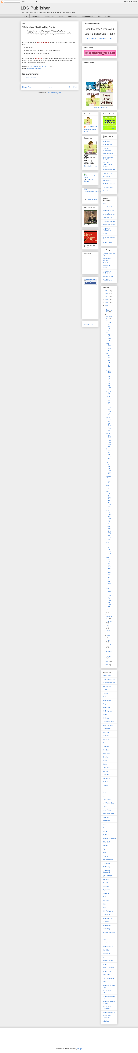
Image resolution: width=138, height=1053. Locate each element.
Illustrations (106, 782)
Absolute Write (108, 207)
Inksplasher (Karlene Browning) (107, 260)
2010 (107, 297)
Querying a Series (108, 336)
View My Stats (88, 325)
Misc (104, 824)
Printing (105, 856)
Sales (104, 904)
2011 (107, 294)
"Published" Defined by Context (108, 533)
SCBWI (105, 233)
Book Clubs (106, 707)
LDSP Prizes (107, 810)
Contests (106, 732)
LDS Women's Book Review (107, 272)
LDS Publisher (35, 8)
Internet (105, 789)
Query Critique (108, 875)
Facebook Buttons (88, 180)
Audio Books (108, 487)
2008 (107, 302)
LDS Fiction (36, 16)
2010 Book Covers (109, 679)
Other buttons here (90, 166)
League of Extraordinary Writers (107, 164)
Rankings (106, 886)
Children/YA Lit (108, 725)
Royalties (108, 393)
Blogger (79, 1049)
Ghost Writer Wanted (108, 325)
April (108, 640)
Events (105, 764)
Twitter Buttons (92, 199)
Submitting (106, 929)
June (108, 630)
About (61, 16)
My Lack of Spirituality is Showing (108, 500)
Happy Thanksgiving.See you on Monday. (108, 380)
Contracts (106, 736)
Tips (104, 936)
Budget (105, 714)
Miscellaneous (107, 828)
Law (104, 796)
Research (106, 893)
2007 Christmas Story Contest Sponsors (108, 406)
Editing (105, 760)
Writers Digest (107, 242)
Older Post (73, 87)
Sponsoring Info (108, 918)
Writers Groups (108, 960)
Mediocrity (106, 821)
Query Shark (107, 180)
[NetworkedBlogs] (90, 281)
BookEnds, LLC (108, 145)
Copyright (106, 739)
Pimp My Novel (108, 173)
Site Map (108, 16)
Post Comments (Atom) (54, 92)
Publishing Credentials (34, 68)
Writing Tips (107, 971)
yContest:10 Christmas (107, 1016)
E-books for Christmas (108, 454)
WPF (104, 957)
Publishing (106, 867)
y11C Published (108, 975)
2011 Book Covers (109, 682)
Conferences (107, 729)
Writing (105, 964)
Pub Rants (106, 176)
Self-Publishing (108, 911)
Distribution (106, 753)
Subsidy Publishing (109, 932)
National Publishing (109, 838)
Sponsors (106, 922)
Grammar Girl (107, 217)
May (108, 635)
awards (105, 693)
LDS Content (107, 799)
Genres (105, 771)
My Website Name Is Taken (108, 360)
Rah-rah (105, 883)
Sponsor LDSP (108, 479)
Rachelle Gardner (109, 184)
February (109, 651)
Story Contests (87, 16)
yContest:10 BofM (109, 1012)
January (109, 656)
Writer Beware (107, 191)
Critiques (106, 746)
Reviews (105, 897)
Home (25, 16)
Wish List (106, 950)
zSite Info (106, 1021)
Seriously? (106, 914)
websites (106, 943)
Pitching (105, 845)
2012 (107, 291)
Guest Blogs (72, 16)
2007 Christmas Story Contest (108, 424)
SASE (105, 907)
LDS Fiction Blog (108, 803)
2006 (107, 662)
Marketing (106, 817)
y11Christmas (107, 982)
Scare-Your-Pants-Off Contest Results (108, 597)
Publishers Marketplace (107, 229)
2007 (107, 305)
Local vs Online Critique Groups (108, 440)
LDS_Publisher (91, 127)
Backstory (106, 697)
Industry (105, 785)
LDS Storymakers (109, 221)
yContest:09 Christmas (107, 1007)
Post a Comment (30, 78)
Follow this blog (90, 282)
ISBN (104, 792)
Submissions (107, 925)
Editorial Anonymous (107, 149)
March (109, 645)
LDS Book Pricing (108, 346)
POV (104, 852)
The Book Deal (108, 187)
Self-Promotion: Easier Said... (108, 517)
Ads (99, 16)
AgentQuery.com (108, 210)
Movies (105, 831)
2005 (107, 665)
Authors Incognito (109, 214)
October (109, 610)
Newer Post (26, 87)
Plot (104, 849)
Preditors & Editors (109, 224)
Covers (105, 743)
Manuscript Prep (108, 814)
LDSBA (105, 806)
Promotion (106, 863)
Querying (106, 879)
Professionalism (108, 859)
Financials (106, 768)
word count (106, 953)
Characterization (108, 721)
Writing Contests (108, 968)
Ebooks (105, 757)
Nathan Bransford (109, 169)
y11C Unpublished (109, 978)
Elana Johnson (108, 153)
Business (106, 718)
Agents (105, 690)
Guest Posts (107, 778)
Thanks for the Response (108, 468)
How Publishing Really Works (108, 158)
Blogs (104, 704)
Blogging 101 (107, 700)
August (109, 621)
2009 (107, 299)
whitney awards (108, 946)
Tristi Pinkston (107, 280)
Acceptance (107, 686)
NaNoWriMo (107, 835)
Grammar (106, 775)
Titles (104, 939)
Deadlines (106, 750)
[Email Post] (50, 66)
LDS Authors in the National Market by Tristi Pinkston (108, 571)
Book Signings (107, 711)
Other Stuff (106, 842)
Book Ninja (106, 141)
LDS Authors (49, 16)
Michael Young (108, 276)
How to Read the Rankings (108, 548)
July (108, 626)
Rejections (106, 890)
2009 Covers (107, 675)
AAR (104, 203)
